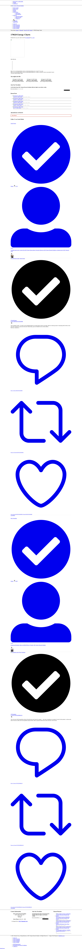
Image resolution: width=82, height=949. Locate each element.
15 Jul (16, 715)
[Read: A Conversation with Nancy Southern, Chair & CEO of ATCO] (63, 929)
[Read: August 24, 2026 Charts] (18, 95)
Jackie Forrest (22, 258)
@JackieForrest (14, 320)
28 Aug (17, 321)
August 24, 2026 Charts (18, 80)
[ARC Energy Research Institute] (17, 5)
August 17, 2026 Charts (32, 80)
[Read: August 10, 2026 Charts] (18, 101)
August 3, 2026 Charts (17, 105)
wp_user (32, 37)
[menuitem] (42, 1)
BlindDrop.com (61, 935)
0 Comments (27, 37)
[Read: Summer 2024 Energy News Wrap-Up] (63, 923)
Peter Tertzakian (22, 652)
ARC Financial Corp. (23, 921)
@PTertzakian (13, 714)
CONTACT (15, 3)
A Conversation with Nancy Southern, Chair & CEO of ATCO (63, 931)
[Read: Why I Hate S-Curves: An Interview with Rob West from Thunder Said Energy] (63, 915)
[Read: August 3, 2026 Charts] (18, 104)
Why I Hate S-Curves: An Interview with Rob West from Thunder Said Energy (63, 918)
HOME (14, 2)
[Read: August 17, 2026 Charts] (18, 98)
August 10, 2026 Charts (46, 80)
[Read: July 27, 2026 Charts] (18, 106)
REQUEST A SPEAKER (18, 1)
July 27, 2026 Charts (17, 107)
